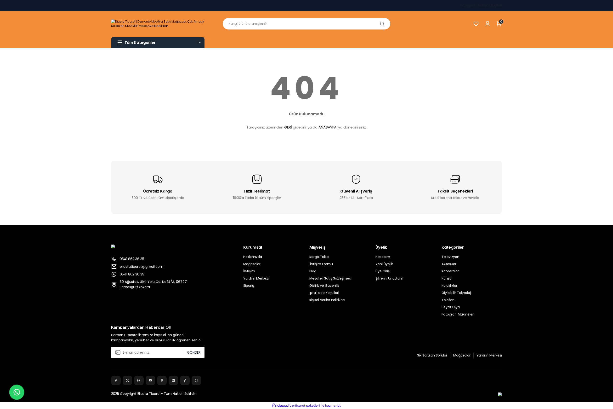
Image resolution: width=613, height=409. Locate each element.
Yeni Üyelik (384, 264)
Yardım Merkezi (256, 278)
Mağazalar (252, 264)
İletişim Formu (321, 264)
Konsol (447, 278)
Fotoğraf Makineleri (458, 314)
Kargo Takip (319, 256)
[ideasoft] (281, 405)
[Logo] (157, 24)
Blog (312, 271)
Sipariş (248, 285)
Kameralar (450, 271)
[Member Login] (487, 24)
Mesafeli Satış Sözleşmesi (330, 278)
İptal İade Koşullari (324, 292)
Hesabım (382, 256)
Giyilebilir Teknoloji (456, 292)
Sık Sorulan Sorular (432, 355)
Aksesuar (449, 264)
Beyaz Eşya (451, 307)
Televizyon (450, 256)
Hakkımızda (252, 256)
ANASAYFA (327, 127)
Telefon (448, 300)
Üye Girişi (382, 271)
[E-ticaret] (306, 405)
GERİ (288, 127)
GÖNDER (194, 352)
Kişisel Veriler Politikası (327, 300)
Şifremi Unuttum (389, 278)
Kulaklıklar (449, 285)
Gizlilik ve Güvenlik (324, 285)
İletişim (249, 271)
